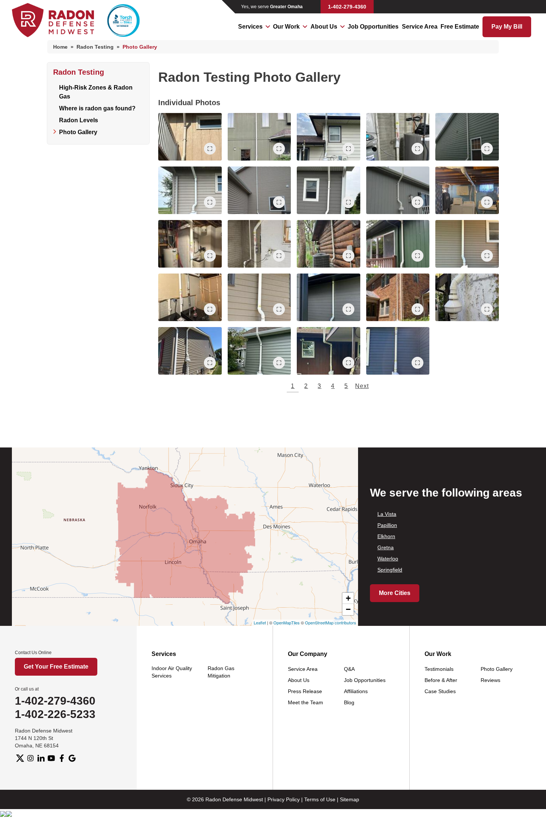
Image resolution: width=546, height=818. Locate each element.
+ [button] (348, 598)
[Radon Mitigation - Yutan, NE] (328, 190)
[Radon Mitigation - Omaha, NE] (259, 137)
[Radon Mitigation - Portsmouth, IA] (190, 244)
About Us (324, 26)
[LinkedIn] (40, 758)
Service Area (420, 26)
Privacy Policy (283, 799)
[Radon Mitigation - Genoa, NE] (328, 137)
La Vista (386, 514)
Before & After (441, 680)
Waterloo (387, 559)
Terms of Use (319, 799)
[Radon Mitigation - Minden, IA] (467, 190)
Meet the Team (305, 702)
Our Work (286, 26)
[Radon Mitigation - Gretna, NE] (398, 190)
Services (250, 26)
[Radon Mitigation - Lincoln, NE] (259, 244)
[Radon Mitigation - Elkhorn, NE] (190, 351)
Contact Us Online (33, 652)
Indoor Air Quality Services (172, 672)
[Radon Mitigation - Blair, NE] (328, 351)
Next (361, 386)
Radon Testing (78, 72)
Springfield (389, 570)
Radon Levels (78, 120)
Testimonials (439, 669)
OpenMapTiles (286, 622)
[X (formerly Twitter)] (20, 758)
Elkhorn (386, 536)
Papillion (387, 525)
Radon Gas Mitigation (221, 672)
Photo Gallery (78, 132)
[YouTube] (51, 758)
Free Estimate (460, 26)
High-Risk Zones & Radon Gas (96, 92)
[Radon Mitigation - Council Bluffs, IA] (190, 137)
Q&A (349, 669)
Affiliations (356, 691)
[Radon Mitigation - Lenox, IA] (190, 190)
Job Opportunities (373, 26)
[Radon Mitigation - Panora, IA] (328, 244)
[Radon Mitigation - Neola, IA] (467, 244)
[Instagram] (30, 758)
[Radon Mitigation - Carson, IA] (398, 351)
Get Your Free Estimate (56, 666)
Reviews (490, 680)
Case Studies (440, 691)
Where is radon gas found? (97, 108)
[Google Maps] (72, 758)
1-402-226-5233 (55, 714)
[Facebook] (61, 758)
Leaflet (260, 622)
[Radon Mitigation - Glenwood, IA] (328, 297)
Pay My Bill (506, 26)
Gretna (385, 547)
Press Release (305, 691)
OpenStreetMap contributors (330, 622)
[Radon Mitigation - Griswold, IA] (259, 351)
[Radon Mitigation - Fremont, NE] (467, 137)
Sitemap (349, 799)
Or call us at (27, 689)
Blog (349, 702)
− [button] (348, 609)
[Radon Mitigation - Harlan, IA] (259, 297)
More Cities (394, 593)
